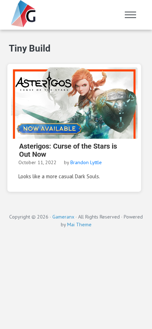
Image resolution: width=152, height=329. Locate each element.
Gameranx (63, 216)
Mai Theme (79, 224)
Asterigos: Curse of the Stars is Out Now (68, 150)
